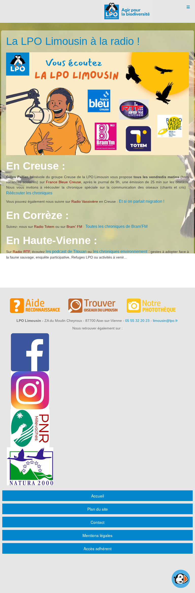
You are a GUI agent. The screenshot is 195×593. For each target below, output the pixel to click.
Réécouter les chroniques (29, 193)
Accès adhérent (97, 548)
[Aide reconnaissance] (39, 306)
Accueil (97, 495)
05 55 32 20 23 (137, 321)
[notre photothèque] (156, 306)
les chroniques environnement (120, 251)
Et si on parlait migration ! (141, 201)
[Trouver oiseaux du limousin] (97, 306)
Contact (97, 522)
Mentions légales (97, 535)
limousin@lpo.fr (165, 321)
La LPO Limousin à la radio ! (73, 41)
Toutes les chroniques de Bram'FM (116, 226)
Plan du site (97, 509)
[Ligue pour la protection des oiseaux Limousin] (127, 7)
